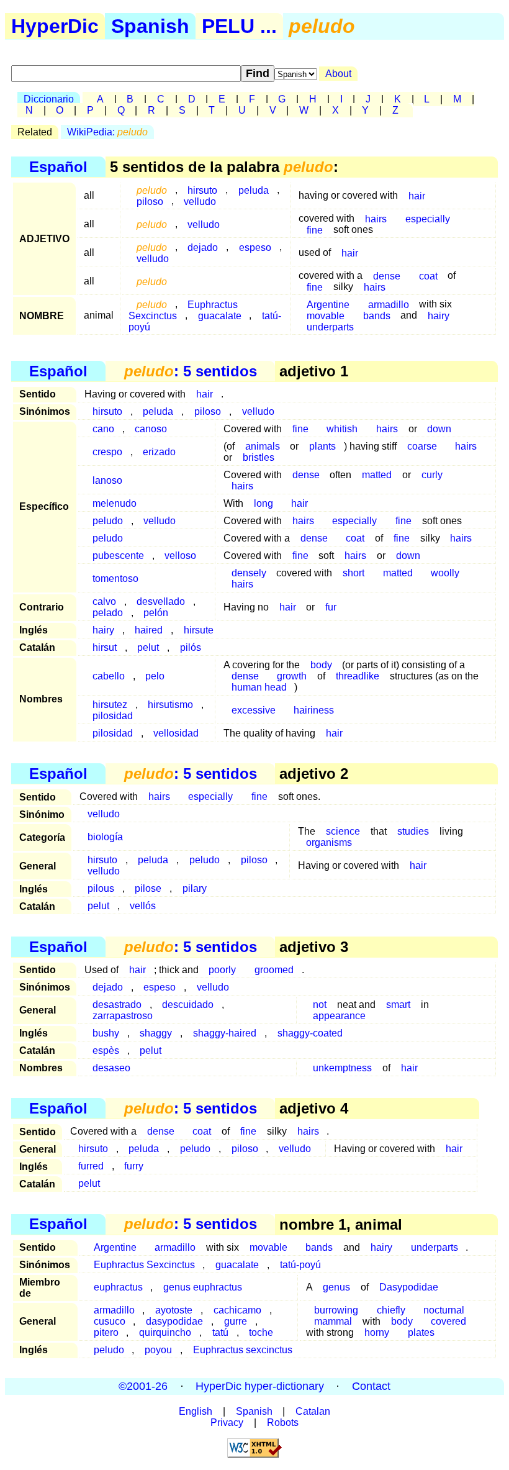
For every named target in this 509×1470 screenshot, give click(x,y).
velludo (200, 201)
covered (448, 1321)
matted (377, 475)
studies (413, 831)
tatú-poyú (300, 1264)
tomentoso (115, 578)
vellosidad (176, 733)
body (321, 665)
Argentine (115, 1247)
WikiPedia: (107, 132)
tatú (220, 1332)
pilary (194, 888)
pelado (107, 612)
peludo (107, 520)
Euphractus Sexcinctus (183, 309)
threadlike (357, 676)
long (263, 503)
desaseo (111, 1068)
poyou (158, 1350)
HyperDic (55, 26)
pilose (148, 888)
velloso (180, 555)
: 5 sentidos (190, 371)
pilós (190, 647)
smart (398, 1004)
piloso (150, 201)
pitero (106, 1332)
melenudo (114, 503)
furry (133, 1166)
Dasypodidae (408, 1287)
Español (58, 166)
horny (376, 1332)
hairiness (314, 710)
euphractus (118, 1287)
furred (91, 1166)
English (195, 1411)
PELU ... (239, 26)
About (338, 73)
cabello (108, 676)
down (439, 429)
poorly (222, 969)
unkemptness (342, 1068)
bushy (105, 1033)
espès (105, 1050)
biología (105, 837)
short (353, 573)
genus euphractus (202, 1287)
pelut (148, 647)
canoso (151, 429)
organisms (329, 842)
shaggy (156, 1033)
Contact (371, 1386)
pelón (155, 612)
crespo (107, 452)
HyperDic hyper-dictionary (260, 1386)
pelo (154, 676)
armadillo (175, 1247)
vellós (143, 906)
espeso (255, 247)
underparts (330, 326)
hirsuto (107, 411)
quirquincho (165, 1332)
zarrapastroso (122, 1015)
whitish (342, 429)
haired (149, 630)
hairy (438, 315)
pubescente (118, 555)
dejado (202, 247)
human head (259, 687)
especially (427, 218)
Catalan (312, 1411)
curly (432, 475)
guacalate (219, 315)
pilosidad (112, 715)
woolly (445, 573)
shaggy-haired (224, 1033)
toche (261, 1332)
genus (336, 1287)
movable (268, 1247)
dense (306, 475)
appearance (339, 1015)
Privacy (226, 1422)
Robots (283, 1422)
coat (428, 275)
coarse (422, 446)
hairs (376, 218)
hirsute (199, 630)
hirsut (104, 647)
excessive (254, 710)
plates (421, 1332)
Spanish (150, 26)
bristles (258, 457)
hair (416, 195)
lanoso (107, 480)
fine (315, 229)
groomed (274, 969)
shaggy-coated (310, 1033)
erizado (159, 452)
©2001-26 (143, 1386)
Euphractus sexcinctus (242, 1350)
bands (376, 315)
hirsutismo (170, 704)
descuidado (188, 1004)
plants (322, 446)
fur (330, 607)
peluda (253, 189)
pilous (101, 888)
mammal (333, 1321)
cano (103, 429)
